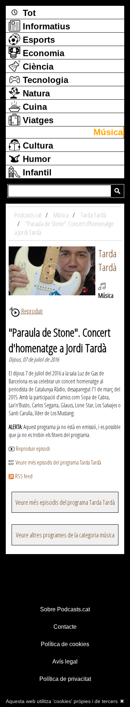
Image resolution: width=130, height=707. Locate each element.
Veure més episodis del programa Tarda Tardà (58, 462)
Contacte (65, 627)
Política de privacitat (65, 679)
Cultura (36, 145)
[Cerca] (117, 191)
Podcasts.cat (28, 215)
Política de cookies (65, 644)
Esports (37, 40)
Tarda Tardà (107, 260)
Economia (42, 53)
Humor (35, 159)
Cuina (33, 107)
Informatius (45, 26)
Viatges (36, 120)
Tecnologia (44, 80)
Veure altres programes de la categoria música (65, 535)
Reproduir (31, 311)
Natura (35, 93)
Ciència (36, 66)
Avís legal (65, 661)
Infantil (36, 172)
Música (108, 132)
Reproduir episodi (33, 449)
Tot (28, 13)
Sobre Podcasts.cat (65, 609)
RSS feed (23, 476)
